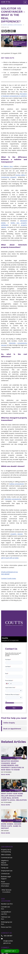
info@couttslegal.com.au (9, 572)
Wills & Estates (6, 855)
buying (18, 175)
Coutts (10, 639)
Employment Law (6, 871)
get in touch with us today (10, 558)
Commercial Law (6, 858)
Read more (5, 774)
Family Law (4, 868)
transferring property (8, 177)
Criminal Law (5, 874)
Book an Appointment (12, 729)
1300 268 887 (5, 574)
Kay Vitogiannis (6, 772)
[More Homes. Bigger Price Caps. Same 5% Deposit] (14, 815)
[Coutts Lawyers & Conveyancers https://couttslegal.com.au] (5, 2)
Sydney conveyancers (16, 484)
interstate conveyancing (13, 499)
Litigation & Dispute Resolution (4, 863)
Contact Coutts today (8, 578)
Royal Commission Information (5, 884)
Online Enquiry (9, 723)
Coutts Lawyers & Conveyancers (12, 25)
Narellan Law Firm (7, 904)
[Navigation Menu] (25, 2)
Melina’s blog (8, 166)
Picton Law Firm (6, 927)
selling (23, 175)
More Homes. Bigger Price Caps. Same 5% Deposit (11, 826)
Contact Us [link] (10, 951)
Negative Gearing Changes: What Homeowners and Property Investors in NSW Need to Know (12, 765)
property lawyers (17, 534)
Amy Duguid (5, 830)
